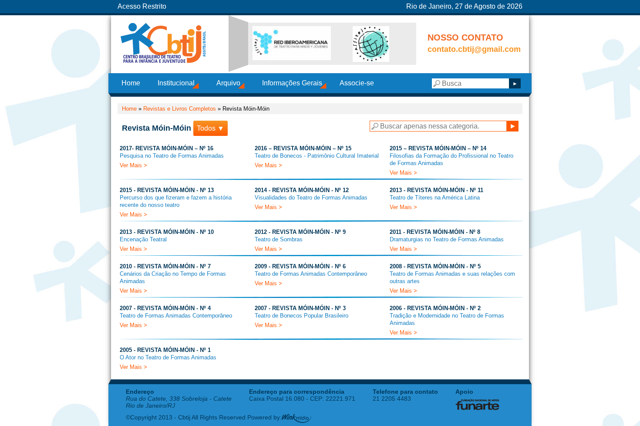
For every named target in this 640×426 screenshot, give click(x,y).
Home (130, 83)
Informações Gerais (292, 83)
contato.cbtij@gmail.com (474, 49)
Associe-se (357, 83)
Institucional (176, 83)
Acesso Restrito (142, 6)
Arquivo (228, 83)
